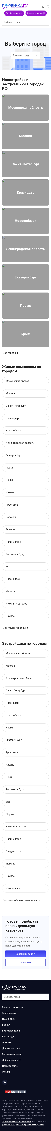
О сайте (6, 1071)
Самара (10, 615)
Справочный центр (12, 1054)
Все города (9, 353)
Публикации (8, 1019)
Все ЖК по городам (14, 628)
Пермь (10, 467)
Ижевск (10, 591)
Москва (10, 393)
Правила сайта (10, 1066)
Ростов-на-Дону (15, 554)
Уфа (8, 566)
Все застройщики (11, 1030)
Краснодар (12, 418)
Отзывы (6, 1042)
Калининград (13, 541)
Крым (9, 479)
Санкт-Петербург (16, 405)
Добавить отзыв (11, 1048)
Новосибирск (14, 430)
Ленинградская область (20, 442)
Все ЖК (6, 1025)
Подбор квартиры (14, 13)
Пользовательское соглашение (16, 1121)
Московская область (18, 381)
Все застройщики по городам (20, 900)
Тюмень (10, 529)
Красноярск (13, 578)
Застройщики (9, 1013)
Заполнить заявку (25, 953)
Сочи (9, 777)
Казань (10, 492)
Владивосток (13, 851)
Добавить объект (11, 1060)
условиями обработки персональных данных (23, 1124)
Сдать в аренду (35, 13)
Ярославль (12, 504)
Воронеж (11, 517)
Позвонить (25, 962)
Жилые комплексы (12, 1007)
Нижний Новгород (16, 603)
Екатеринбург (14, 455)
